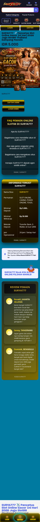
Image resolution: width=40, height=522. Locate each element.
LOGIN (10, 28)
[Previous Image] (2, 68)
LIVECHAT (33, 519)
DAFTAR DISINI (13, 102)
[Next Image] (38, 68)
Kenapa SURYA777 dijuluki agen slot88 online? (20, 164)
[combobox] (18, 10)
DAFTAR (30, 28)
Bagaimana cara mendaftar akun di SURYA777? (20, 139)
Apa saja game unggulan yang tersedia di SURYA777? (20, 147)
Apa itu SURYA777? (20, 132)
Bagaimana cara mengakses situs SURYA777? (20, 155)
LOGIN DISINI (13, 109)
